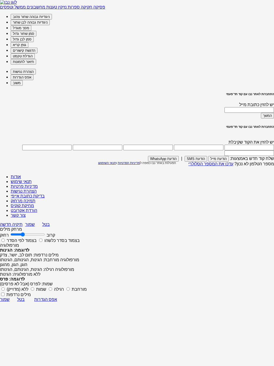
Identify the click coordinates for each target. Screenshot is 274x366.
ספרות (73, 7)
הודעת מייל (218, 159)
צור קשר (18, 215)
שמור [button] (30, 224)
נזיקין (62, 7)
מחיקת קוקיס (22, 205)
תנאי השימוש (107, 163)
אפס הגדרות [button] (45, 299)
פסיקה (98, 7)
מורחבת (79, 289)
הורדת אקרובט (24, 210)
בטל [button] (46, 224)
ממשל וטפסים (13, 7)
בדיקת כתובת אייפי (28, 196)
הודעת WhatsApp (163, 159)
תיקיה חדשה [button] (11, 224)
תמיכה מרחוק (23, 201)
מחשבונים (35, 7)
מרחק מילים (11, 229)
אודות (16, 176)
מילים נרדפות (18, 294)
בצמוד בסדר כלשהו (61, 240)
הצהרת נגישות (24, 191)
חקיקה (86, 7)
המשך (267, 116)
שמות (40, 289)
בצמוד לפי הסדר (22, 240)
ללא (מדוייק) (17, 289)
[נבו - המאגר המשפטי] (8, 2)
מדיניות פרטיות (24, 186)
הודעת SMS (196, 159)
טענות (51, 7)
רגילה (58, 289)
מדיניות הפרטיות (129, 163)
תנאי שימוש (21, 181)
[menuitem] (142, 17)
